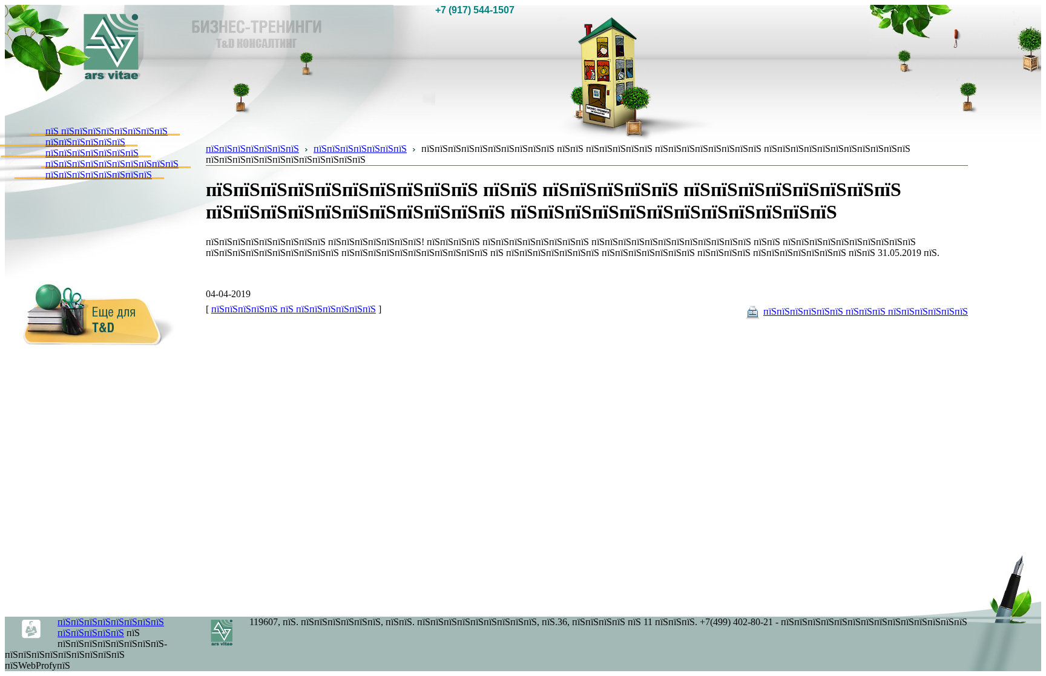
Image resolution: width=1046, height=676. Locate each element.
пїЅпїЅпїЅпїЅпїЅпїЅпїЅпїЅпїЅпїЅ (112, 164)
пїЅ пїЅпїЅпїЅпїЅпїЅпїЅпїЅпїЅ (106, 131)
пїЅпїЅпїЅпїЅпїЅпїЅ (85, 142)
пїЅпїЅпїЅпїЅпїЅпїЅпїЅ (92, 153)
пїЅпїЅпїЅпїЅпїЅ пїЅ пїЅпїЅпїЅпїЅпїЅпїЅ (293, 309)
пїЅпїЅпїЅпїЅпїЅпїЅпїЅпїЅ (98, 174)
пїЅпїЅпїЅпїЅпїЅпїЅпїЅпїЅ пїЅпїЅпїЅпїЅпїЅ (111, 627)
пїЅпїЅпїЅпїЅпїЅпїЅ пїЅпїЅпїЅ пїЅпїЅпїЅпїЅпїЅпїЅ (865, 311)
